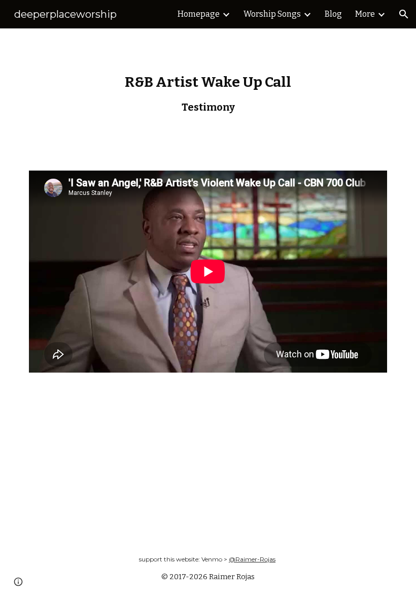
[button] (404, 14)
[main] (208, 93)
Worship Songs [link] (272, 14)
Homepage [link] (199, 14)
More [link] (365, 14)
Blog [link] (333, 14)
